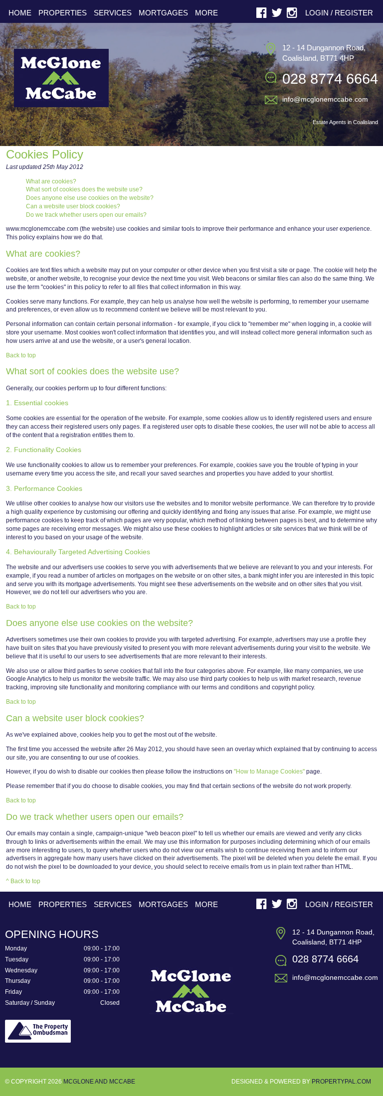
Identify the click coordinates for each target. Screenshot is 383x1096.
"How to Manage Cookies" (269, 771)
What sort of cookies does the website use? (84, 189)
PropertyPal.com (341, 1081)
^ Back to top (23, 881)
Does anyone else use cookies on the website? (90, 197)
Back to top (21, 355)
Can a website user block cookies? (73, 206)
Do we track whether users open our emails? (86, 214)
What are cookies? (51, 181)
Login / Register (339, 12)
